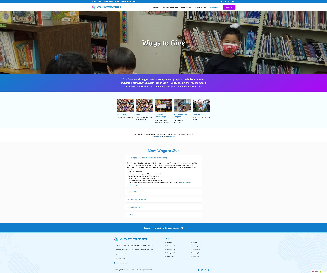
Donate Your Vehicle (136, 207)
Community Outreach (170, 7)
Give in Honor (198, 114)
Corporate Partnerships (160, 115)
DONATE (229, 7)
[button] (163, 158)
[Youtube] (232, 1)
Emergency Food (200, 7)
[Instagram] (229, 1)
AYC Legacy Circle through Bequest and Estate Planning (148, 158)
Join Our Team (108, 1)
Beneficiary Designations (138, 199)
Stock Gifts (133, 192)
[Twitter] (225, 1)
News (99, 1)
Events (117, 1)
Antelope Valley (126, 1)
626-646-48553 (157, 136)
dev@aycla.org (120, 258)
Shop (134, 1)
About (94, 1)
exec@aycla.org (132, 185)
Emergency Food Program (180, 115)
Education (156, 7)
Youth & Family (186, 7)
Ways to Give (213, 7)
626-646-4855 (184, 183)
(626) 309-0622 (121, 254)
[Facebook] (222, 1)
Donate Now (122, 114)
